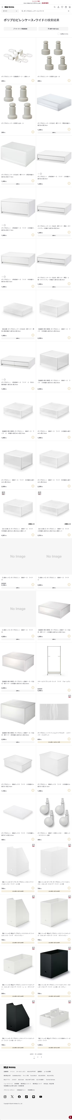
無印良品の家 (7, 1075)
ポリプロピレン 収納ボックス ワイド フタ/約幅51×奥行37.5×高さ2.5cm (17, 834)
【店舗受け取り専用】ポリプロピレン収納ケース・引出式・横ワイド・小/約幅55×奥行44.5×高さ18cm (54, 631)
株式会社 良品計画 (49, 1083)
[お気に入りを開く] (62, 6)
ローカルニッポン (21, 1071)
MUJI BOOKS (41, 1075)
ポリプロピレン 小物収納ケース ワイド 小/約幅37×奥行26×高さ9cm (54, 178)
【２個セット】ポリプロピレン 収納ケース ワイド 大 (17, 579)
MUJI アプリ (7, 1079)
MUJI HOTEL (50, 1075)
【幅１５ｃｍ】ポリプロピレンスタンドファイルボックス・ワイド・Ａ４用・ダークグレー (17, 1039)
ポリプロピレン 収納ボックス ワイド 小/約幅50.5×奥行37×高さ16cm (17, 785)
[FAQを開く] (66, 6)
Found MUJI (33, 1075)
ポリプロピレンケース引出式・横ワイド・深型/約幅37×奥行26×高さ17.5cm (17, 176)
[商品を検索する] (55, 6)
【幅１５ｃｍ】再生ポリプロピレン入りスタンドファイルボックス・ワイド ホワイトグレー (17, 934)
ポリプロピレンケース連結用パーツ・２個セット (15, 76)
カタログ (14, 1079)
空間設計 (40, 1071)
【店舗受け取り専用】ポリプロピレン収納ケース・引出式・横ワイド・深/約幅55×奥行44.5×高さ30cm (17, 734)
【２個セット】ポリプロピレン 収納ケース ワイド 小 (54, 579)
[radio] (38, 174)
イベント (12, 1071)
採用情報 (16, 1083)
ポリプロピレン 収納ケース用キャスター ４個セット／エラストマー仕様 (54, 834)
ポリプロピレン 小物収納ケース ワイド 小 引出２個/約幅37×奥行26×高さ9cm (17, 383)
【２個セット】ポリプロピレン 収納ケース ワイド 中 (17, 631)
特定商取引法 (31, 1090)
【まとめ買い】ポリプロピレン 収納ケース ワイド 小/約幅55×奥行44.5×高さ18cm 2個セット (54, 530)
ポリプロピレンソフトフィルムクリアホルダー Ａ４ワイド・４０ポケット (54, 734)
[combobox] (10, 11)
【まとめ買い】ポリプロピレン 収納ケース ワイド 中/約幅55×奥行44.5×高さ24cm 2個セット (17, 530)
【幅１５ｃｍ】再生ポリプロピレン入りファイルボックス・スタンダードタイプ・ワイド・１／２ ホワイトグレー (17, 987)
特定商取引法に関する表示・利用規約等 (14, 1086)
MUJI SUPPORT (31, 1071)
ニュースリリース (8, 1083)
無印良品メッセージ (26, 1083)
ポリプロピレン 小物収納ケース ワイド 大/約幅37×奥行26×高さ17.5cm (17, 229)
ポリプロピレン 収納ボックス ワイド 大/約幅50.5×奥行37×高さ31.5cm (54, 785)
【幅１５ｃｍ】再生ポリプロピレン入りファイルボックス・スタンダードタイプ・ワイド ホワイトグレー (54, 934)
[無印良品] (9, 1067)
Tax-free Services (50, 1079)
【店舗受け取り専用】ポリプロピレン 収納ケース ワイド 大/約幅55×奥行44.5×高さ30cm (54, 381)
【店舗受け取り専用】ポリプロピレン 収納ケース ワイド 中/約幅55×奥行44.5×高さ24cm (54, 330)
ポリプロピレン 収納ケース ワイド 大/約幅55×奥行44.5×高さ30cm (17, 481)
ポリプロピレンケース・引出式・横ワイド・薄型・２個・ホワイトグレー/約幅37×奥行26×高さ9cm (53, 279)
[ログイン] (58, 6)
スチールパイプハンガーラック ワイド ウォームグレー (54, 682)
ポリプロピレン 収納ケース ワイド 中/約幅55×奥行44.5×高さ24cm (54, 481)
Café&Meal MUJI (16, 1075)
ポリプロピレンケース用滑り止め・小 (12, 123)
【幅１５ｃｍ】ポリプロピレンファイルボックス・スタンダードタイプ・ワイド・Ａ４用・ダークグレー (54, 986)
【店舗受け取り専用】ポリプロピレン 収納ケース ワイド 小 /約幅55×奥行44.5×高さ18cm (17, 432)
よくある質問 (47, 1071)
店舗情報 (6, 1071)
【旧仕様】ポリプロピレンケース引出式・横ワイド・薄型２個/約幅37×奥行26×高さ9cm (17, 330)
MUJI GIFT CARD (30, 1079)
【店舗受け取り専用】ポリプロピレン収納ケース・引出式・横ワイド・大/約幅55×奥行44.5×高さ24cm (17, 682)
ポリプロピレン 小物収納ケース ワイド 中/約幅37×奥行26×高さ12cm (17, 280)
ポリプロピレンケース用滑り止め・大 (49, 76)
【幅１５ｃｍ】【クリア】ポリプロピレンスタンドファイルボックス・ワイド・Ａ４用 (17, 883)
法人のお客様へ (40, 1079)
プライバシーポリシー (9, 1090)
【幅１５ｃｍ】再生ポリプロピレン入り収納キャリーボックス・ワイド (54, 1039)
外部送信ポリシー (21, 1090)
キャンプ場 (25, 1075)
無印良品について (37, 1083)
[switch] (32, 80)
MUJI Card (21, 1079)
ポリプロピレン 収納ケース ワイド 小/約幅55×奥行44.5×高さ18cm (54, 432)
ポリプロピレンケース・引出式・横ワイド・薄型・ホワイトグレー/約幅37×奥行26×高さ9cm (54, 227)
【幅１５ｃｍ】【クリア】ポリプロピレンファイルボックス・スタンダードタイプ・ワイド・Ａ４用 (54, 883)
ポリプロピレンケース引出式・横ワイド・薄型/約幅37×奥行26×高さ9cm (54, 124)
